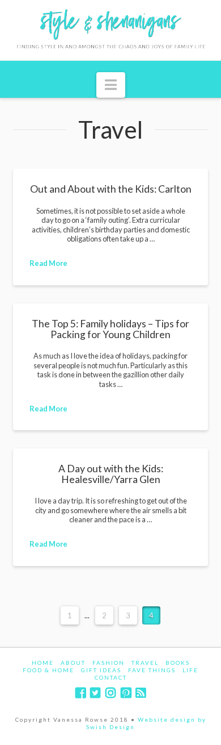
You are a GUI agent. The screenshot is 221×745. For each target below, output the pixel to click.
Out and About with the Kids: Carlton (111, 189)
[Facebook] (80, 693)
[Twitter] (95, 693)
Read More (48, 263)
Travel (145, 662)
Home (43, 662)
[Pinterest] (126, 693)
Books (177, 662)
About (73, 662)
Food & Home (48, 670)
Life (190, 670)
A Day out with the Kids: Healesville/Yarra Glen (110, 474)
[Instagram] (110, 693)
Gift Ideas (101, 670)
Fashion (108, 662)
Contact (111, 677)
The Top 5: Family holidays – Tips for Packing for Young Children (110, 329)
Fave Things (152, 670)
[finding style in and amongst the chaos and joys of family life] (110, 30)
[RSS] (140, 693)
